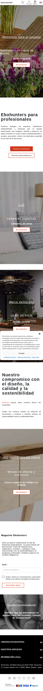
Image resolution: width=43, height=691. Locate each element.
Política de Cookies (10, 357)
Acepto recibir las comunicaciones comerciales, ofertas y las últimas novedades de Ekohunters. (23, 578)
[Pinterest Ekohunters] (19, 679)
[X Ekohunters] (24, 679)
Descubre (6, 402)
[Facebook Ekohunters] (9, 679)
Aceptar (21, 353)
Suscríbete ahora (13, 585)
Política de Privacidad (24, 357)
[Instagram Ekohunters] (29, 679)
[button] (39, 334)
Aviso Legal (35, 357)
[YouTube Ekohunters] (33, 679)
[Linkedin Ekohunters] (14, 679)
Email (4, 565)
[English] (40, 2)
